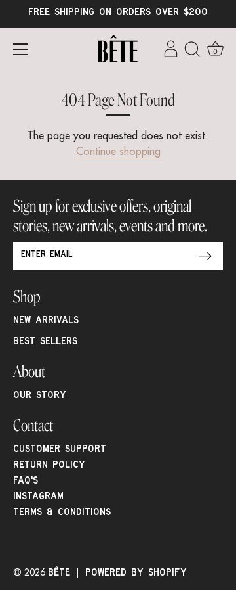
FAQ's (25, 481)
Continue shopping (118, 152)
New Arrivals (46, 321)
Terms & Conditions (62, 513)
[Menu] (21, 49)
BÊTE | (66, 573)
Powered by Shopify (136, 573)
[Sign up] (205, 256)
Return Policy (49, 466)
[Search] (192, 51)
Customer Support (59, 450)
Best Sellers (45, 342)
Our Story (39, 396)
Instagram (38, 497)
